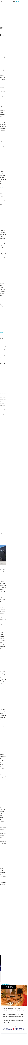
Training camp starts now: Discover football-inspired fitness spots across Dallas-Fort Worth (13, 1010)
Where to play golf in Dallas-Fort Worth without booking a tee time (13, 1021)
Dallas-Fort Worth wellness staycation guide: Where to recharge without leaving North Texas (13, 1015)
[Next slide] (4, 57)
